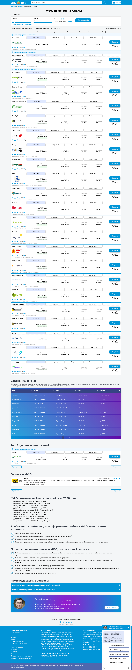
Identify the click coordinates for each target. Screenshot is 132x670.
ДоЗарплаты (16, 261)
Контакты (14, 652)
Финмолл (15, 38)
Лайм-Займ (16, 290)
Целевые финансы (19, 101)
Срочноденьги (17, 55)
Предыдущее (16, 467)
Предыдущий (16, 491)
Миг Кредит (16, 362)
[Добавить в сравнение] (116, 46)
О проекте (14, 649)
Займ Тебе (18, 3)
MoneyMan (16, 72)
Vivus (14, 217)
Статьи (13, 639)
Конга (14, 333)
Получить (115, 42)
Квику (14, 145)
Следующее (116, 467)
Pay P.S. (15, 232)
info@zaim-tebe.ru (94, 639)
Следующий (116, 491)
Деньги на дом (17, 318)
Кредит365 (16, 130)
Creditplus (15, 116)
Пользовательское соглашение (21, 656)
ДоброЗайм (16, 159)
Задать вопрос (111, 607)
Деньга (14, 203)
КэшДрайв (16, 188)
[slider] (14, 22)
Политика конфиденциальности (21, 658)
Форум (13, 635)
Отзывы (13, 637)
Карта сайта (15, 654)
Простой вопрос (18, 304)
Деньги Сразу (17, 87)
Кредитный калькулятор (19, 643)
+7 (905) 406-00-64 (97, 637)
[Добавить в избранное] (113, 46)
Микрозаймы (15, 633)
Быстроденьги (17, 275)
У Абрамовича (17, 174)
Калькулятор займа (17, 641)
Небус (14, 347)
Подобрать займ (83, 20)
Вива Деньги (16, 246)
